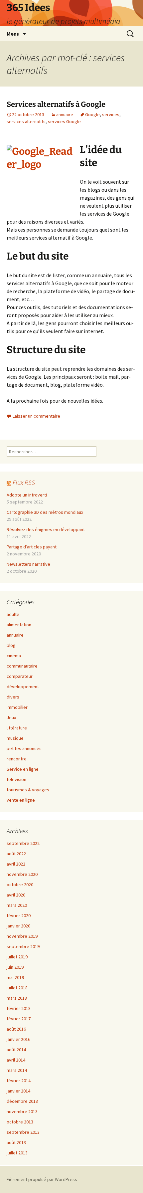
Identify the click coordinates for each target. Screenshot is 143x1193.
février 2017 (19, 1019)
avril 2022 (16, 864)
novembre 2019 (22, 936)
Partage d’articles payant (32, 547)
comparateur (20, 676)
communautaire (22, 666)
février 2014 (19, 1081)
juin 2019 (15, 967)
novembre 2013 (22, 1111)
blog (11, 645)
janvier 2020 (18, 926)
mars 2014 (17, 1070)
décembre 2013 (22, 1101)
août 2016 (16, 1029)
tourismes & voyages (28, 790)
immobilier (17, 707)
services (110, 114)
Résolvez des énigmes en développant (46, 529)
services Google (64, 121)
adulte (13, 614)
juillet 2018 (17, 988)
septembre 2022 (23, 843)
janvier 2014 (18, 1091)
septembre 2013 (23, 1132)
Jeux (11, 717)
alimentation (19, 625)
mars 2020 (17, 905)
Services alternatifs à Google (56, 104)
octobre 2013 (20, 1122)
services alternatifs (26, 121)
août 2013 (16, 1142)
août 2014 (16, 1050)
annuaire (64, 114)
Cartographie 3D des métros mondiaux (45, 512)
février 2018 (19, 1008)
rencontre (17, 759)
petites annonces (24, 748)
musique (15, 738)
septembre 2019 (23, 946)
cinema (14, 656)
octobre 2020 (20, 885)
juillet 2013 (17, 1153)
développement (23, 687)
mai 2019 (15, 977)
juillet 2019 (17, 957)
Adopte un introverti (27, 495)
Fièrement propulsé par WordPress (42, 1179)
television (16, 779)
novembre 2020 (22, 874)
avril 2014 (16, 1060)
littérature (17, 728)
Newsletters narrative (28, 564)
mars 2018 (17, 998)
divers (13, 697)
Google (92, 114)
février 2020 (19, 915)
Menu (13, 33)
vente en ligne (21, 800)
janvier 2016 (18, 1039)
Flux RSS (24, 482)
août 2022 (16, 854)
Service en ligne (23, 769)
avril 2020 (16, 895)
